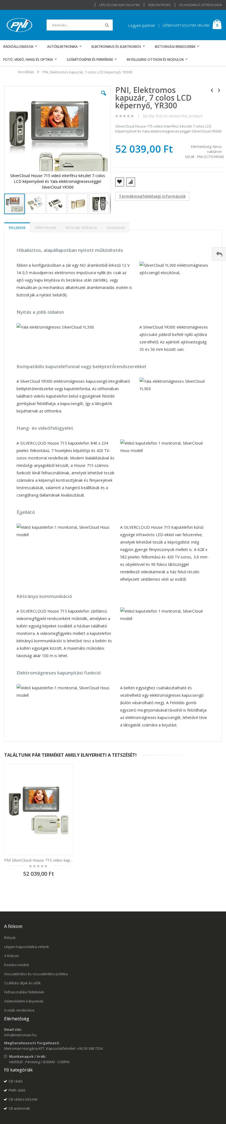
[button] (104, 97)
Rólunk (10, 937)
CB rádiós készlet (23, 1099)
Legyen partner (141, 25)
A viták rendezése (19, 1010)
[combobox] (80, 25)
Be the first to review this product (173, 116)
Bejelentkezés (159, 5)
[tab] (17, 226)
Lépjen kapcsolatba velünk (26, 946)
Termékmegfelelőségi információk (152, 196)
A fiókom (11, 955)
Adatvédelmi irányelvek (24, 1001)
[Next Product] (219, 90)
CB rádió (16, 1081)
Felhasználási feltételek (24, 992)
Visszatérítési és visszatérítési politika (36, 973)
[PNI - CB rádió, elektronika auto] (19, 25)
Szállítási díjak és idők (22, 982)
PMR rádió (17, 1090)
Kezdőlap (26, 71)
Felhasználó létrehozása (200, 5)
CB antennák (19, 1108)
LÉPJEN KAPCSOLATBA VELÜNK (186, 25)
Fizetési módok (16, 964)
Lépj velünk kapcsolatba (119, 5)
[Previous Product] (212, 90)
